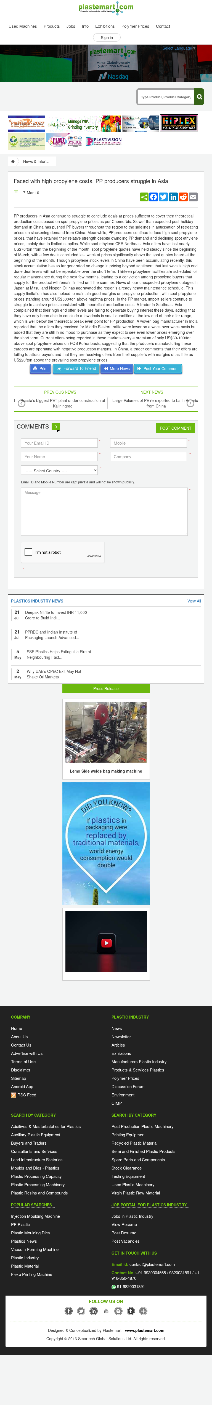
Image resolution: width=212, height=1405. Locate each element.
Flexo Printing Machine (31, 1274)
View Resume (124, 1224)
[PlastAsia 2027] (26, 124)
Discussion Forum (128, 1086)
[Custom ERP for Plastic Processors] (83, 124)
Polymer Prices (135, 26)
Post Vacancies (126, 1241)
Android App (22, 1086)
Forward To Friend (78, 368)
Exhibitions (105, 26)
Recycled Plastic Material (134, 1143)
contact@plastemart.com (151, 1264)
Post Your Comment (160, 368)
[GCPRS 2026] (26, 141)
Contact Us (21, 1045)
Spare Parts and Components (138, 1159)
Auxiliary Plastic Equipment (35, 1134)
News (117, 1028)
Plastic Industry (25, 1257)
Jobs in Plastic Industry (132, 1216)
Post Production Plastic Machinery (143, 1126)
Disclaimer (20, 1070)
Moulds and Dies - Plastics (35, 1168)
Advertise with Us (27, 1053)
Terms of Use (23, 1061)
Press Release (106, 688)
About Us (19, 1036)
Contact (163, 26)
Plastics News (24, 1241)
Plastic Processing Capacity (36, 1176)
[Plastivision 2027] (103, 142)
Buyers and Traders (29, 1143)
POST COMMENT (176, 428)
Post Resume (124, 1232)
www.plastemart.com (144, 1330)
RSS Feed (26, 1095)
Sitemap (18, 1078)
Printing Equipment (128, 1134)
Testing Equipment (128, 1176)
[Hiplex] (179, 123)
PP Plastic (20, 1224)
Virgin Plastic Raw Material (136, 1193)
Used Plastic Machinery (133, 1184)
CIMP (117, 1103)
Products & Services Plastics (138, 1070)
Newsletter (121, 1036)
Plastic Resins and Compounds (39, 1193)
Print (42, 368)
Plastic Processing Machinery (38, 1184)
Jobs (71, 26)
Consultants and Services (34, 1151)
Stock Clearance (127, 1168)
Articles (118, 1045)
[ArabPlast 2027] (140, 124)
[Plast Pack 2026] (65, 141)
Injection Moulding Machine (35, 1216)
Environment (123, 1095)
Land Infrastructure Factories (37, 1159)
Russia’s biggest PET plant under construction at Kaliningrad (62, 403)
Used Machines (23, 26)
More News (119, 368)
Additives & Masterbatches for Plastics (46, 1126)
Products (52, 26)
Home (16, 1028)
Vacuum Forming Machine (35, 1249)
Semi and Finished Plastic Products (144, 1151)
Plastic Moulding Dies (30, 1232)
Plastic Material (25, 1266)
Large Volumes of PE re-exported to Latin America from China (156, 403)
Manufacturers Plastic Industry (139, 1061)
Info (85, 26)
